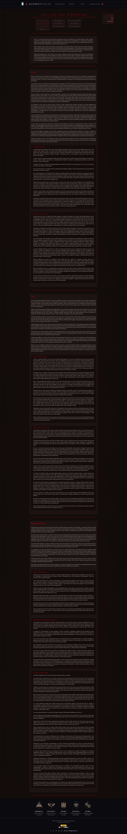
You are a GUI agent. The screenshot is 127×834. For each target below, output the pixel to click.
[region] (23, 4)
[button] (72, 4)
